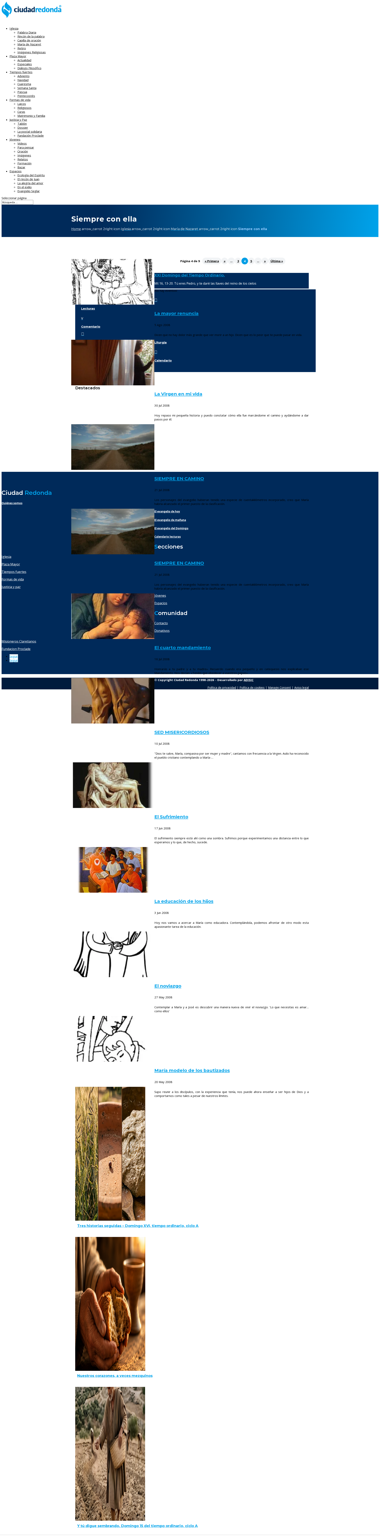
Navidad (22, 80)
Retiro (21, 48)
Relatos (22, 159)
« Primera (212, 261)
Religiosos (24, 108)
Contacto (161, 623)
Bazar (21, 167)
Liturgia (160, 342)
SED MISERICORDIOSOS (181, 732)
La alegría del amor (30, 183)
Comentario (90, 326)
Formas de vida (13, 579)
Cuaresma (24, 84)
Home (76, 229)
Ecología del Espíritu (31, 175)
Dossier (22, 128)
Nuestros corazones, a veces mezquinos (115, 1376)
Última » (277, 261)
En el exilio (24, 187)
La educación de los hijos (183, 901)
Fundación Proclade (30, 135)
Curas (21, 112)
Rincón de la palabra (31, 36)
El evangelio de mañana (170, 520)
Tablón (22, 124)
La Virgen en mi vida (178, 394)
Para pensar (25, 147)
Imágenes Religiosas (31, 52)
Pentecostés (26, 96)
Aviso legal (301, 687)
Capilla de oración (29, 40)
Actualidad (24, 60)
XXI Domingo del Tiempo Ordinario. (189, 275)
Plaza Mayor (11, 564)
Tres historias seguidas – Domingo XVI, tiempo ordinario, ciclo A (138, 1226)
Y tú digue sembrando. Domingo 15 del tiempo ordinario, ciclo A (137, 1526)
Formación (24, 163)
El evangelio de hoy (167, 511)
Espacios (16, 171)
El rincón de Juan (28, 179)
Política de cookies (252, 687)
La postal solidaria (29, 131)
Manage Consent (279, 687)
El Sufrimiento (171, 816)
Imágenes (24, 155)
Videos (22, 143)
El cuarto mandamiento (182, 647)
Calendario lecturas (167, 536)
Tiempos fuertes (14, 572)
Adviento (23, 76)
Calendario (163, 360)
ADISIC (249, 680)
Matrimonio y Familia (31, 116)
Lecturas (88, 308)
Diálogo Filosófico (29, 68)
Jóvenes (160, 595)
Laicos (21, 104)
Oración (22, 151)
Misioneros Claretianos (19, 641)
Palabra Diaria (26, 32)
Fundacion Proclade (16, 649)
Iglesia (6, 557)
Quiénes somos (12, 503)
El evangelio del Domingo (171, 528)
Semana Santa (26, 88)
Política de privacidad (221, 687)
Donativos (162, 630)
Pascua (22, 92)
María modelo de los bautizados (192, 1070)
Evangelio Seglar (28, 191)
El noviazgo (167, 986)
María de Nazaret (29, 44)
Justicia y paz (11, 587)
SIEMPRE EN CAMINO (179, 478)
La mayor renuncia (176, 313)
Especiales (24, 64)
